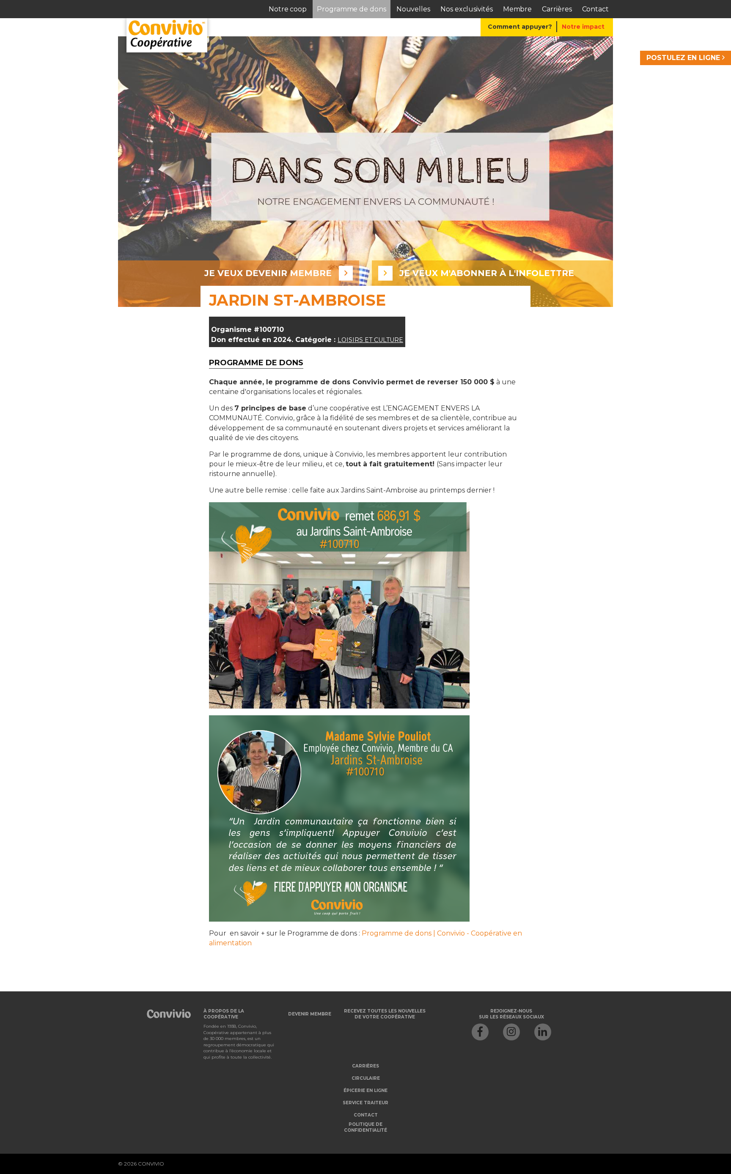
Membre (517, 9)
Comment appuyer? (520, 26)
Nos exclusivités (466, 9)
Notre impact (583, 26)
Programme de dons (351, 9)
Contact (595, 9)
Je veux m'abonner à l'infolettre (486, 273)
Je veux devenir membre (268, 273)
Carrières (557, 9)
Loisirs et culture (370, 340)
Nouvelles (413, 9)
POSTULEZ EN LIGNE (684, 58)
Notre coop (288, 9)
